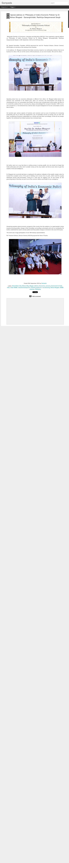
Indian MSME (13, 287)
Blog (28, 286)
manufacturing (46, 287)
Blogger (32, 286)
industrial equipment (36, 287)
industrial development (24, 287)
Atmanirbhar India (17, 286)
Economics (42, 286)
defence (36, 286)
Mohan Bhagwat (55, 287)
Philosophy (38, 289)
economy (48, 286)
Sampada (44, 283)
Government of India (56, 286)
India (8, 287)
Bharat (24, 286)
